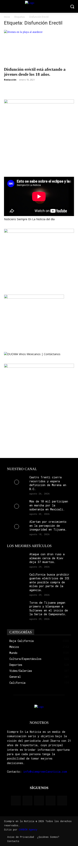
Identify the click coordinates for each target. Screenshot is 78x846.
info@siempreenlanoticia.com (45, 771)
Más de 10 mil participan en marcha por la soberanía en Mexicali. (48, 505)
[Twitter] (50, 800)
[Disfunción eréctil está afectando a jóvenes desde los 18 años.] (39, 47)
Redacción (10, 79)
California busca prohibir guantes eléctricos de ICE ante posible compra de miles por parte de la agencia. (49, 582)
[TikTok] (39, 800)
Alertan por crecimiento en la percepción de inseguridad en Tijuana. (48, 525)
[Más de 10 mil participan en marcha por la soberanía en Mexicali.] (16, 506)
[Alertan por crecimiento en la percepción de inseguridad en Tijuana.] (16, 526)
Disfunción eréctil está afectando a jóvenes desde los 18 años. (35, 72)
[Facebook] (16, 800)
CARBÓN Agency (28, 829)
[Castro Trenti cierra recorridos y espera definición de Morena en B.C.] (16, 482)
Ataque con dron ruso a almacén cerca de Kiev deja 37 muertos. (47, 558)
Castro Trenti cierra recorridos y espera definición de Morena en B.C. (47, 483)
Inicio (7, 17)
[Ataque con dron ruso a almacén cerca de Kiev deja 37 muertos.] (16, 559)
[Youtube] (62, 800)
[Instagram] (27, 800)
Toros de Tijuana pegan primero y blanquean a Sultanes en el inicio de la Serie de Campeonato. (48, 608)
